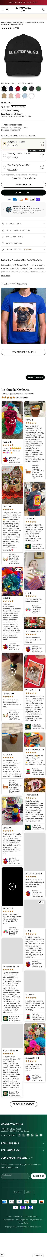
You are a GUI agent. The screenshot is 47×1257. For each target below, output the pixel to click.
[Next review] (43, 209)
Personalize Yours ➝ (23, 352)
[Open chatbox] (2, 1255)
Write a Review (35, 377)
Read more (5, 276)
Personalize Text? (13, 125)
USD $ (28, 1192)
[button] (23, 16)
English (17, 1192)
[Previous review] (3, 209)
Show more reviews (23, 1104)
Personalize (23, 184)
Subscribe (38, 1176)
